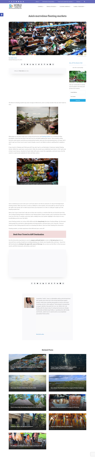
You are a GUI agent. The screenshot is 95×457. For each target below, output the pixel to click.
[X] (24, 64)
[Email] (53, 64)
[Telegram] (38, 64)
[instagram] (13, 1)
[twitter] (11, 1)
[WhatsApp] (36, 64)
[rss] (23, 1)
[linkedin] (20, 1)
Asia (70, 63)
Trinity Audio (21, 70)
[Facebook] (21, 64)
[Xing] (50, 64)
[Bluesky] (27, 64)
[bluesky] (16, 1)
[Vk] (47, 64)
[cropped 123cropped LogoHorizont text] (15, 4)
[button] (1, 14)
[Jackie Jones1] (29, 298)
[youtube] (18, 1)
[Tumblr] (41, 64)
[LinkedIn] (33, 64)
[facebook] (9, 1)
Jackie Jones (13, 57)
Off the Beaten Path (77, 63)
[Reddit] (30, 64)
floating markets (46, 136)
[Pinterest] (44, 64)
